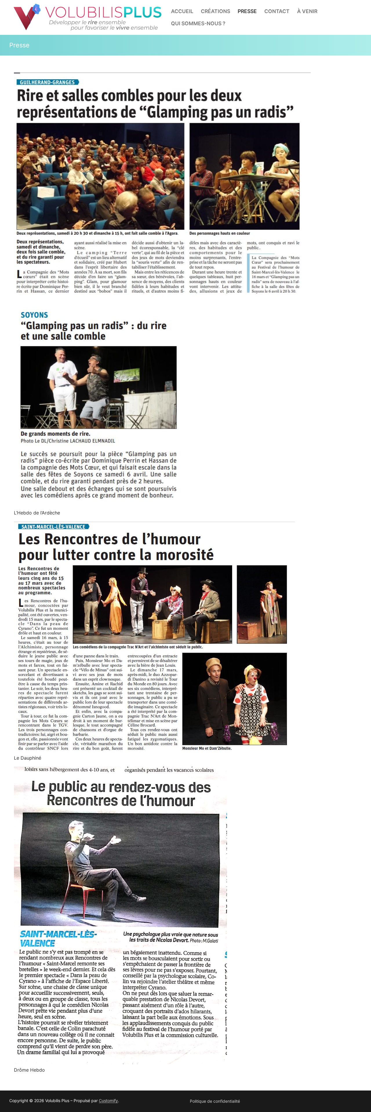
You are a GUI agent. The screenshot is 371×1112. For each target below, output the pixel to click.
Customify (108, 1100)
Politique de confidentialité (215, 1101)
